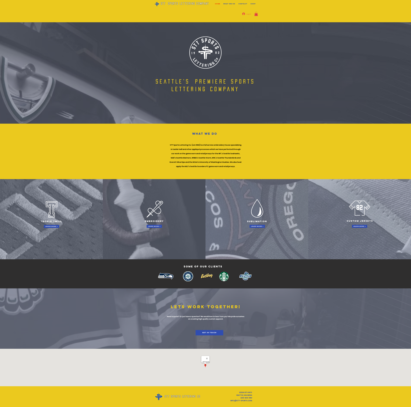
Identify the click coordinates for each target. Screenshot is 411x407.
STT (163, 3)
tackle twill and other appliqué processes (191, 149)
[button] (256, 14)
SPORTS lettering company (188, 3)
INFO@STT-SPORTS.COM (241, 400)
